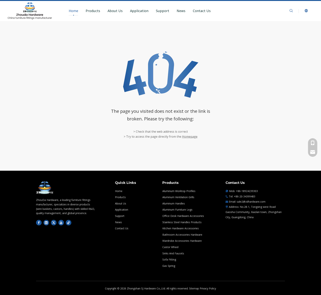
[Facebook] (39, 222)
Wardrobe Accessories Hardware (182, 240)
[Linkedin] (46, 222)
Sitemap (194, 288)
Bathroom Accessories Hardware (182, 234)
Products (93, 11)
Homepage (189, 137)
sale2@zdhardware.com (251, 201)
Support (162, 11)
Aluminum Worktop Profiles (178, 191)
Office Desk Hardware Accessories (183, 216)
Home (73, 11)
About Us (115, 11)
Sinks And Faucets (173, 253)
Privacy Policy (208, 288)
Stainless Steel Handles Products (182, 222)
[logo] (44, 187)
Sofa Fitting (169, 259)
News (181, 11)
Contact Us (202, 11)
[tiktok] (68, 222)
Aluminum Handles (173, 203)
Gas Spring (168, 266)
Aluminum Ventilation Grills (178, 197)
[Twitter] (53, 222)
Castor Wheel (170, 247)
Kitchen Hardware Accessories (180, 228)
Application (139, 11)
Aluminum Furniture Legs (177, 209)
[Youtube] (61, 222)
